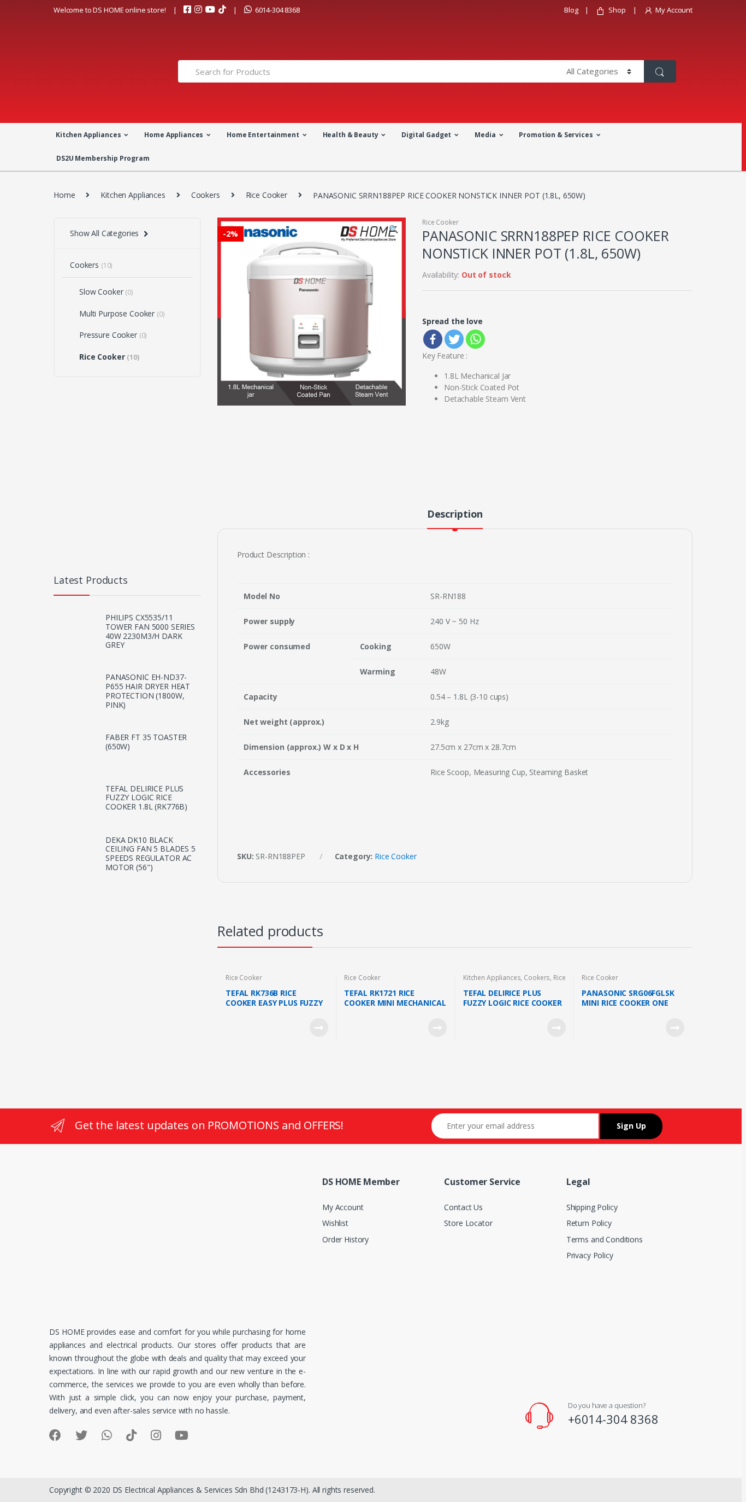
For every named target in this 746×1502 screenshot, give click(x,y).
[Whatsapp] (475, 339)
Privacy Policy (589, 1255)
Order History (345, 1239)
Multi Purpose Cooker (122, 313)
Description (455, 514)
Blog (571, 10)
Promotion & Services (556, 134)
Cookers (205, 195)
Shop (616, 10)
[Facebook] (432, 339)
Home (64, 195)
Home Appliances (173, 134)
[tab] (455, 519)
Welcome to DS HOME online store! (110, 10)
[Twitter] (454, 339)
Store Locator (468, 1223)
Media (485, 134)
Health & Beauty (350, 134)
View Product (318, 1027)
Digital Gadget (426, 134)
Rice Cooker (266, 195)
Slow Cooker (106, 291)
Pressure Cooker (113, 335)
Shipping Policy (592, 1207)
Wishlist (335, 1223)
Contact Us (463, 1207)
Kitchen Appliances (88, 134)
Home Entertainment (263, 134)
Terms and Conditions (604, 1239)
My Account (673, 10)
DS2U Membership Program (103, 158)
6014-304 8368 (277, 10)
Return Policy (589, 1223)
